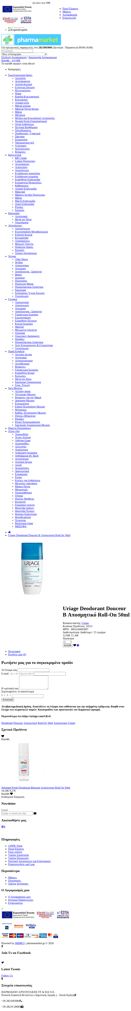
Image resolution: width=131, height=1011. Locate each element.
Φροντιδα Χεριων (24, 511)
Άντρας (12, 256)
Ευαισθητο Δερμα (24, 372)
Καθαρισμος (21, 185)
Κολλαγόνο (21, 99)
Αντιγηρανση (22, 164)
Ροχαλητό (20, 501)
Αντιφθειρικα (22, 363)
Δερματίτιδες (22, 468)
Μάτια (18, 112)
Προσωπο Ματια (24, 283)
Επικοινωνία (69, 17)
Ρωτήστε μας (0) (17, 654)
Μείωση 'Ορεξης (24, 244)
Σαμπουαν (20, 290)
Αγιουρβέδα (21, 434)
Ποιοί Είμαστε (70, 8)
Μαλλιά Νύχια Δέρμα (27, 108)
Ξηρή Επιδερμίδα (24, 204)
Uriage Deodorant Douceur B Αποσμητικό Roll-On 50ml (39, 535)
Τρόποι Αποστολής (18, 855)
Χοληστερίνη (22, 148)
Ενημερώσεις (15, 903)
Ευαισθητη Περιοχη (26, 320)
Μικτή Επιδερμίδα (25, 201)
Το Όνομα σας (9, 670)
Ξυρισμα (20, 277)
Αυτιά (18, 465)
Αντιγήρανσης (22, 81)
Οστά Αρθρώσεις (24, 124)
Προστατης (21, 280)
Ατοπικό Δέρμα (23, 461)
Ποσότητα (68, 638)
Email (4, 810)
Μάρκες (66, 11)
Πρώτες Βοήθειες (24, 498)
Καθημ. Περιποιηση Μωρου (30, 412)
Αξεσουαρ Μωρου (25, 394)
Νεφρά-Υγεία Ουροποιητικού (31, 121)
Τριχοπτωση (21, 296)
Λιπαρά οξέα (22, 102)
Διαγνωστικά (22, 471)
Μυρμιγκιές (21, 489)
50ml (50, 723)
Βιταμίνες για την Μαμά (28, 397)
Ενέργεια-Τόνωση (25, 87)
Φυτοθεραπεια (23, 517)
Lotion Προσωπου (25, 161)
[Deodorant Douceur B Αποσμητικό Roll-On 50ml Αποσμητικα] (32, 600)
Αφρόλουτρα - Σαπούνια (28, 271)
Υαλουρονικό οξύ (24, 142)
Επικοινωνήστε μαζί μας (21, 864)
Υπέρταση (20, 145)
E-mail (17, 673)
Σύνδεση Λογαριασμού (14, 57)
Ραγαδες (19, 418)
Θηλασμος (21, 409)
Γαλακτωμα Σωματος (26, 314)
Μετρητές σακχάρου (26, 483)
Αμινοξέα (20, 78)
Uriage (85, 623)
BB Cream (21, 158)
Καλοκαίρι (14, 213)
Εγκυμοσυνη (22, 403)
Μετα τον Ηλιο (23, 379)
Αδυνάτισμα (15, 225)
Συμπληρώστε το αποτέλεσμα (17, 691)
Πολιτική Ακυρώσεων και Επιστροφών (29, 861)
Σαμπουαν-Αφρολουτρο (28, 382)
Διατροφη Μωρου (24, 400)
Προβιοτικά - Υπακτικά (27, 133)
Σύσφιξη (19, 210)
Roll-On (42, 723)
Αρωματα (20, 268)
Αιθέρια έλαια (22, 440)
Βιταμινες (20, 366)
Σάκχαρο (20, 136)
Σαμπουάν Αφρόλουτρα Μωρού (32, 425)
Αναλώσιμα (21, 449)
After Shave (21, 259)
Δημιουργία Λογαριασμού (42, 57)
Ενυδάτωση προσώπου (27, 173)
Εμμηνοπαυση (23, 317)
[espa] (16, 26)
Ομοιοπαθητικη (23, 492)
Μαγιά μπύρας (23, 105)
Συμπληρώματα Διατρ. (20, 75)
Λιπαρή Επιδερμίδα (26, 188)
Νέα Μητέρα (15, 388)
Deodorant (7, 723)
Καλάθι (67, 645)
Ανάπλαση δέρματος (26, 452)
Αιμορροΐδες (22, 443)
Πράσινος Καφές (24, 247)
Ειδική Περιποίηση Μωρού (30, 406)
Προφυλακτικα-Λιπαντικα (29, 286)
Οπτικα (19, 495)
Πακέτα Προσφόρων (19, 428)
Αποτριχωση (22, 305)
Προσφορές (14, 880)
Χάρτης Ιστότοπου (18, 883)
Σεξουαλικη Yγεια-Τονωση (30, 293)
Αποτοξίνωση (22, 228)
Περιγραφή (14, 651)
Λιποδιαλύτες (22, 240)
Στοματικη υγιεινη (25, 504)
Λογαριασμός (69, 14)
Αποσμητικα (22, 265)
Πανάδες (20, 339)
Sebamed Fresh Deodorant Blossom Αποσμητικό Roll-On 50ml (35, 787)
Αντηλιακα (21, 357)
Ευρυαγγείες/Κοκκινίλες (28, 182)
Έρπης (18, 477)
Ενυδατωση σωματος (26, 176)
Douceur (18, 723)
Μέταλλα (20, 115)
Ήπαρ (18, 93)
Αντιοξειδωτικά (23, 84)
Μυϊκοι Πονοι (22, 486)
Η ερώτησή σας (9, 688)
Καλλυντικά (14, 154)
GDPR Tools (15, 845)
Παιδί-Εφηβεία (16, 351)
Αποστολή (8, 699)
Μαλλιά (19, 326)
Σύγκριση (19, 796)
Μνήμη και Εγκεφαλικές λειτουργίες (35, 118)
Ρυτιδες (19, 207)
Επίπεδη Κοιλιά (23, 234)
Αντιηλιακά (21, 216)
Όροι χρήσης (15, 852)
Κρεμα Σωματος (24, 323)
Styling (19, 262)
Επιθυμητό (7, 796)
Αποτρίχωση (22, 170)
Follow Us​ (7, 975)
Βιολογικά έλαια (24, 523)
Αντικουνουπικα (24, 360)
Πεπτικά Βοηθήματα (26, 127)
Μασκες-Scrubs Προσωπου (30, 194)
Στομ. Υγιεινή (22, 385)
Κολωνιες (20, 376)
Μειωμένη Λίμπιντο (26, 329)
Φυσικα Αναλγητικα (26, 514)
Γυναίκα (12, 299)
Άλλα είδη (14, 431)
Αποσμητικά (22, 302)
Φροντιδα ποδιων (24, 508)
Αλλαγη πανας (23, 391)
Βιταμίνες (20, 151)
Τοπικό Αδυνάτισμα (26, 253)
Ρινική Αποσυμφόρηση (27, 422)
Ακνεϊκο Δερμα (23, 354)
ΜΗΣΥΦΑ (21, 526)
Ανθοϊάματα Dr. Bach (27, 455)
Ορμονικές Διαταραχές (27, 336)
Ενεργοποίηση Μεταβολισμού (31, 231)
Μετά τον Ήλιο (23, 219)
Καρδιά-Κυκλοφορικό (27, 96)
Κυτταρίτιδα (21, 237)
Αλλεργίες (20, 446)
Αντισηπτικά (21, 458)
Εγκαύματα (21, 474)
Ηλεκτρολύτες (23, 90)
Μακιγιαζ (20, 191)
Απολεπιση (21, 167)
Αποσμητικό (30, 723)
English (23, 29)
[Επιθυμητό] (74, 645)
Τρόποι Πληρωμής (18, 858)
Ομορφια (20, 333)
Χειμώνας (20, 520)
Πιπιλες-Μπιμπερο (25, 415)
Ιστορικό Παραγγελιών (20, 899)
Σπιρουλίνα (21, 139)
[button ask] (78, 645)
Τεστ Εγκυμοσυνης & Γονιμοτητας (34, 345)
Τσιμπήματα (21, 222)
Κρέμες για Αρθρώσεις (27, 480)
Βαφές (18, 274)
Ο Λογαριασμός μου (19, 896)
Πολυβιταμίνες (23, 130)
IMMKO (20, 943)
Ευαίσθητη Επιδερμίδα (27, 179)
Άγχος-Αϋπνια (23, 437)
